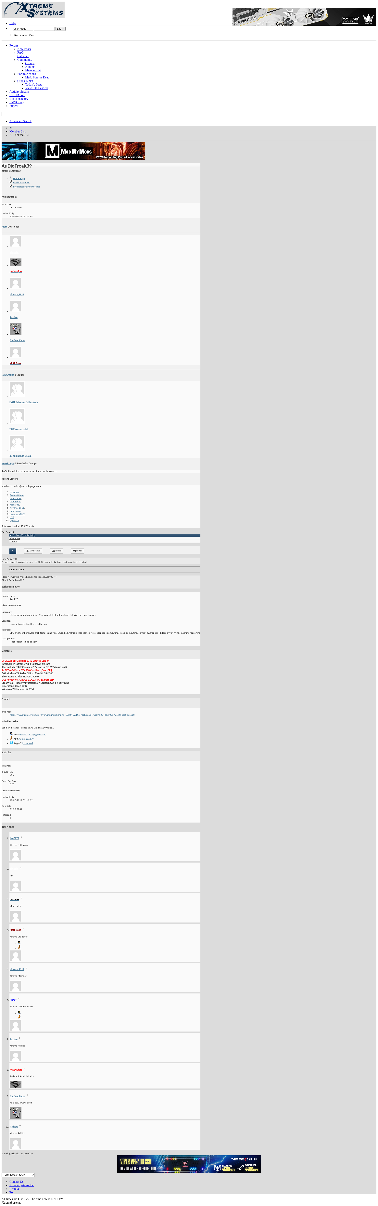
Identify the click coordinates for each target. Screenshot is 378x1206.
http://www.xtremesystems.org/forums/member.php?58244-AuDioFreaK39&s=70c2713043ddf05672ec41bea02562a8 (72, 715)
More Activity (9, 577)
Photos (79, 551)
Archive (14, 1188)
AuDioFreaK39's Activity (22, 535)
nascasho (14, 505)
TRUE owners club (18, 429)
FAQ (20, 52)
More (4, 227)
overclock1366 (17, 514)
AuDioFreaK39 (35, 551)
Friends (13, 541)
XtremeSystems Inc (21, 1185)
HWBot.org (16, 102)
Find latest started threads (26, 187)
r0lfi (12, 517)
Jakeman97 (15, 498)
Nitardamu (15, 511)
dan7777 (14, 838)
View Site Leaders (36, 88)
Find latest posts (21, 182)
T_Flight (14, 1127)
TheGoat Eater (17, 340)
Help (12, 23)
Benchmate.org (18, 98)
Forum (13, 45)
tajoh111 (14, 520)
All (13, 551)
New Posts (24, 49)
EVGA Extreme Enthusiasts (23, 402)
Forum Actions (26, 74)
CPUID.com (17, 95)
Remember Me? (23, 35)
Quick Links (25, 81)
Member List (33, 70)
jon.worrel (27, 743)
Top (11, 1192)
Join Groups (8, 375)
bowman (14, 492)
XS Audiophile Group (20, 456)
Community (24, 59)
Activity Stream (19, 91)
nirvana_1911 (17, 294)
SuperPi (14, 105)
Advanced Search (20, 121)
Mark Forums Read (37, 77)
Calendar (23, 56)
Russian (14, 317)
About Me (14, 538)
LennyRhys (15, 501)
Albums (30, 66)
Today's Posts (33, 84)
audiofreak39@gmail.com (32, 734)
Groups (29, 63)
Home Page (19, 178)
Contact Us (16, 1181)
